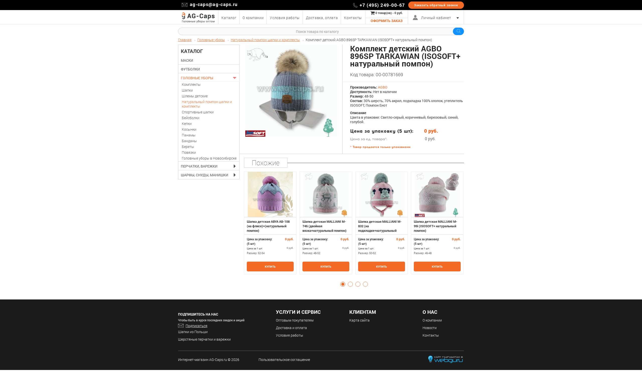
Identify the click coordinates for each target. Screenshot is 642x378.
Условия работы (289, 335)
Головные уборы (197, 78)
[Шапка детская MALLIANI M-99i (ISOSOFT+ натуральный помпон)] (437, 194)
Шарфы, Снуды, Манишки (204, 175)
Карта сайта (359, 320)
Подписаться (196, 325)
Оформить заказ (387, 20)
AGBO (382, 87)
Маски (187, 60)
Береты (188, 146)
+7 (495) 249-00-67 (382, 5)
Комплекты (191, 84)
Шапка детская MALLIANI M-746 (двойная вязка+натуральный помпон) (324, 226)
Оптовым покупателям (294, 320)
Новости (430, 327)
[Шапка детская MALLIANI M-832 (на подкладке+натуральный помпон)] (382, 194)
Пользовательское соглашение (284, 359)
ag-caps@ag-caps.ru (213, 4)
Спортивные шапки (198, 112)
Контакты (431, 335)
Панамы (189, 135)
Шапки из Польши (193, 331)
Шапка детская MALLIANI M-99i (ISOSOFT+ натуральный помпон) (435, 226)
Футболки (190, 69)
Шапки (187, 90)
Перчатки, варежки (199, 166)
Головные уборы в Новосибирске (209, 158)
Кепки (187, 123)
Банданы (189, 140)
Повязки (189, 152)
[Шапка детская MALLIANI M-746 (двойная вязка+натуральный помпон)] (326, 194)
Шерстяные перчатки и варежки (204, 339)
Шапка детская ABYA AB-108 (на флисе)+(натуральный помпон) (268, 226)
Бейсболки (190, 117)
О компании (432, 320)
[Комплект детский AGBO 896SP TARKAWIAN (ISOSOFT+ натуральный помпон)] (291, 91)
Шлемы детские (195, 96)
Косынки (189, 129)
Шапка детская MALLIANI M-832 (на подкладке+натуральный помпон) (380, 228)
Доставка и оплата (291, 327)
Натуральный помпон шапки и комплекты (207, 104)
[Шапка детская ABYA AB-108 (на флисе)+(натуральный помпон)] (270, 194)
